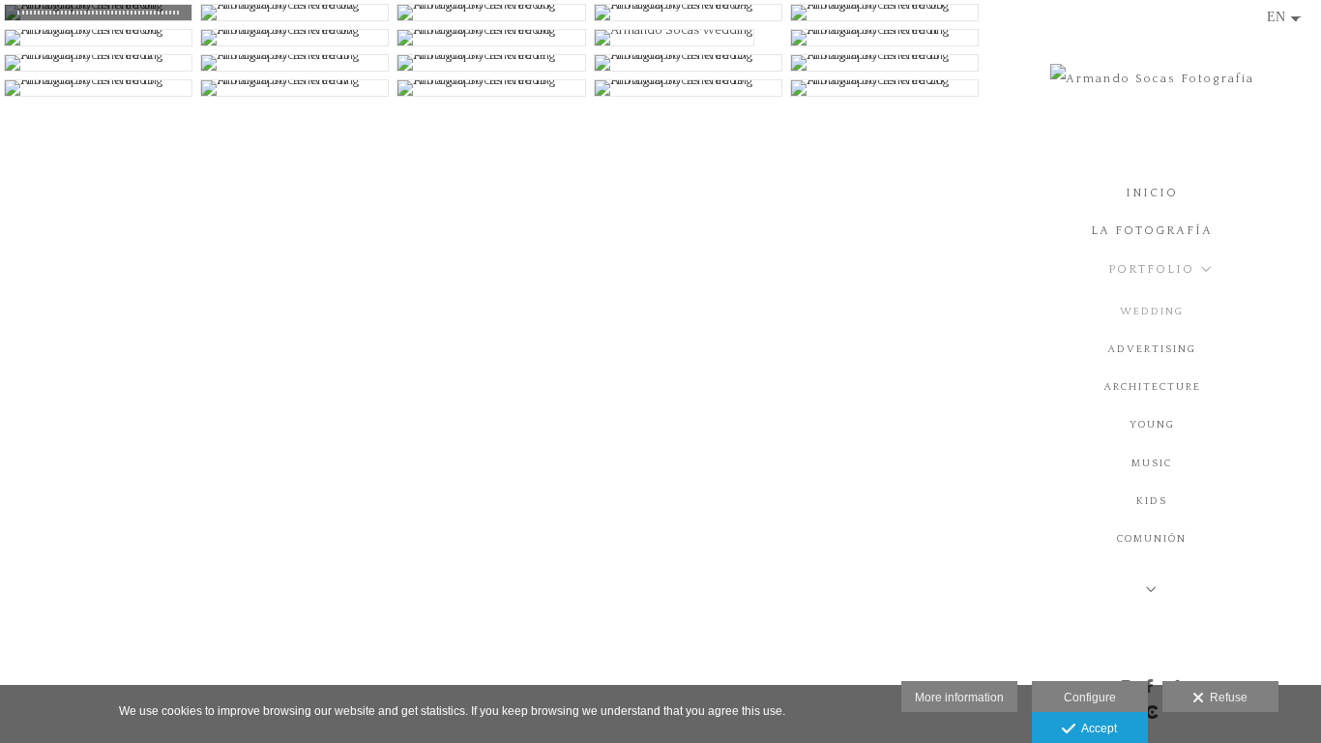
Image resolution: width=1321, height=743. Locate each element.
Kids (1151, 501)
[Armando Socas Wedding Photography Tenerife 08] (490, 37)
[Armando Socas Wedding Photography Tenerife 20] (884, 88)
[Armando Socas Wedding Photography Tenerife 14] (490, 63)
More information (959, 697)
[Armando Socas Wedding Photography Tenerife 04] (688, 12)
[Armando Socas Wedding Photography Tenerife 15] (884, 63)
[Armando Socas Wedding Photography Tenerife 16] (98, 88)
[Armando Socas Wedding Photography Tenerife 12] (98, 63)
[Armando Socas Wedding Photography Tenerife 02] (294, 12)
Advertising (1151, 349)
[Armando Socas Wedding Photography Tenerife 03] (490, 12)
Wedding (1152, 311)
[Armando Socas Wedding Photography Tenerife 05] (884, 12)
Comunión (1152, 539)
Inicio (1152, 193)
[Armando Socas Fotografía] (1152, 85)
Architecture (1152, 387)
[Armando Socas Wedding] (688, 37)
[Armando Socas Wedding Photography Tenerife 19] (688, 88)
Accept (1096, 728)
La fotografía (1152, 230)
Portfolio (1151, 269)
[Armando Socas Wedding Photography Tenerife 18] (490, 88)
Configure (1090, 697)
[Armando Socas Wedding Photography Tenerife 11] (884, 37)
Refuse (1226, 697)
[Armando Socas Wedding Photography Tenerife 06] (98, 37)
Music (1151, 463)
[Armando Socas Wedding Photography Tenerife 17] (294, 88)
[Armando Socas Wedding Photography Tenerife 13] (294, 63)
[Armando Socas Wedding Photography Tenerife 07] (294, 37)
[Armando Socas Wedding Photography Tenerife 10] (688, 63)
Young (1152, 425)
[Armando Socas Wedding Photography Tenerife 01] (98, 12)
